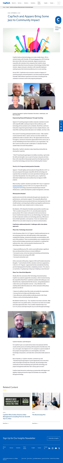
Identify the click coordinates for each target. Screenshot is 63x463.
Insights (7, 7)
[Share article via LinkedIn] (61, 127)
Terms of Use (24, 458)
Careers (39, 447)
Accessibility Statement (37, 458)
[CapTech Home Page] (6, 3)
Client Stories (39, 3)
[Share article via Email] (61, 129)
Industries (18, 447)
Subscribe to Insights (54, 438)
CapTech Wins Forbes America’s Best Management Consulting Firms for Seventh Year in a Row (16, 416)
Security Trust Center (45, 458)
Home (4, 7)
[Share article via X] (61, 124)
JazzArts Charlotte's (18, 185)
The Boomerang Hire (38, 415)
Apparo (37, 59)
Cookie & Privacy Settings (54, 458)
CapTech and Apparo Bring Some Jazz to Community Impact (21, 7)
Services (11, 447)
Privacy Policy (29, 458)
